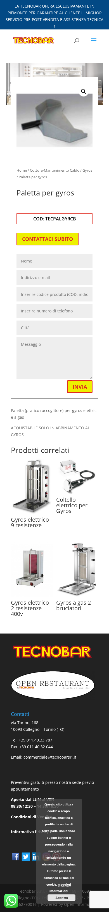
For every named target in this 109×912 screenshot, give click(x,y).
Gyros (87, 170)
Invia (80, 386)
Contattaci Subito (47, 239)
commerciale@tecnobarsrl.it (49, 757)
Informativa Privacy (30, 831)
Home (21, 170)
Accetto (61, 897)
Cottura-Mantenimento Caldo (54, 170)
